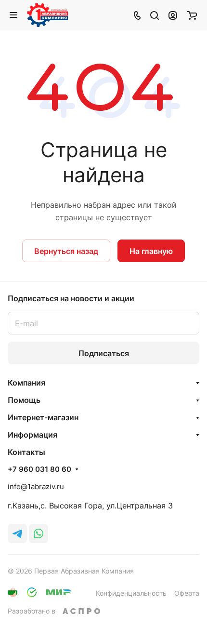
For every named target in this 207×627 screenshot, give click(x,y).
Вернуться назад (66, 251)
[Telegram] (17, 533)
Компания (26, 382)
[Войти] (172, 15)
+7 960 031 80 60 (39, 469)
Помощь (24, 400)
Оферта (186, 593)
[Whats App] (38, 533)
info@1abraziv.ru (36, 486)
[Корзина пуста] (192, 15)
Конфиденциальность (131, 593)
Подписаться (103, 353)
